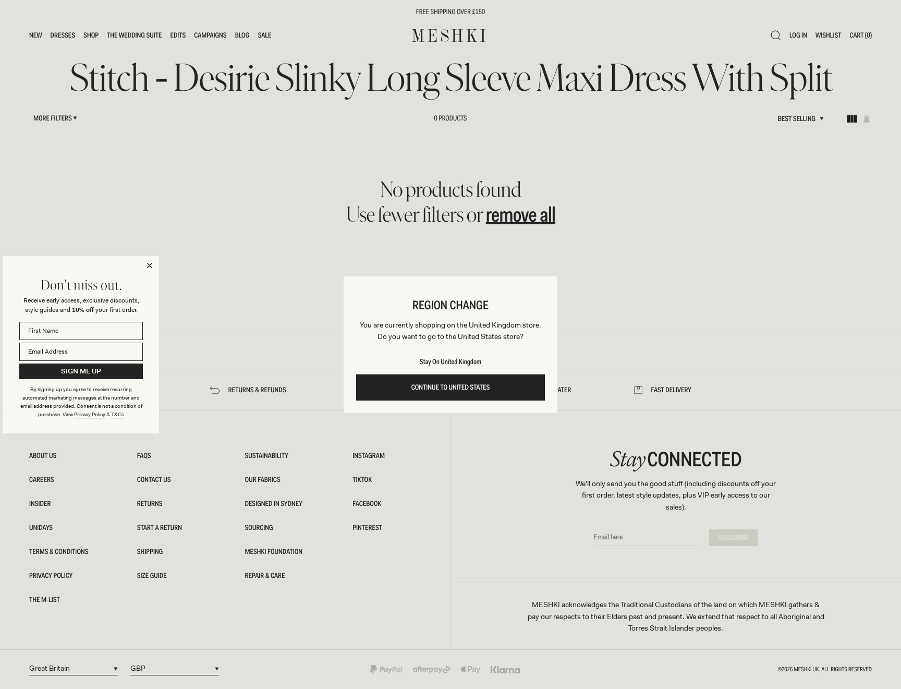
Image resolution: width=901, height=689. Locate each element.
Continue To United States (450, 387)
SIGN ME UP (81, 371)
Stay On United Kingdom (450, 362)
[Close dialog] (149, 265)
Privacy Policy (90, 414)
